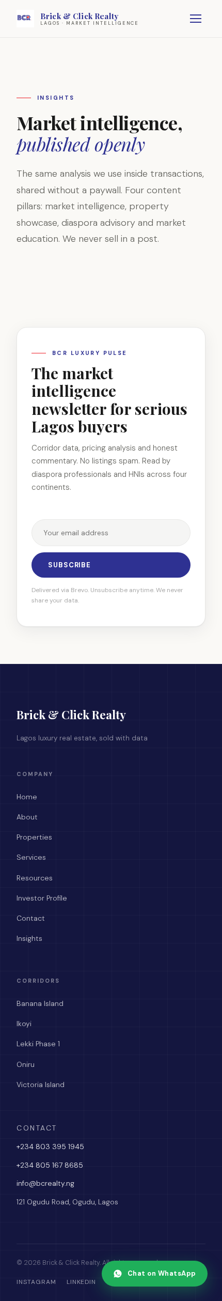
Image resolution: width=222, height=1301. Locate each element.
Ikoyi (24, 1023)
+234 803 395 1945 (50, 1146)
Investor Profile (42, 898)
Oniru (26, 1064)
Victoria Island (41, 1084)
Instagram (36, 1282)
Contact (31, 918)
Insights (29, 938)
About (27, 817)
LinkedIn (82, 1282)
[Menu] (195, 18)
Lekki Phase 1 (38, 1043)
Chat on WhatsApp (162, 1273)
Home (27, 796)
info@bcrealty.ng (45, 1183)
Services (31, 857)
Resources (35, 877)
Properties (34, 837)
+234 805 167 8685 (50, 1165)
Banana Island (40, 1003)
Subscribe (69, 565)
